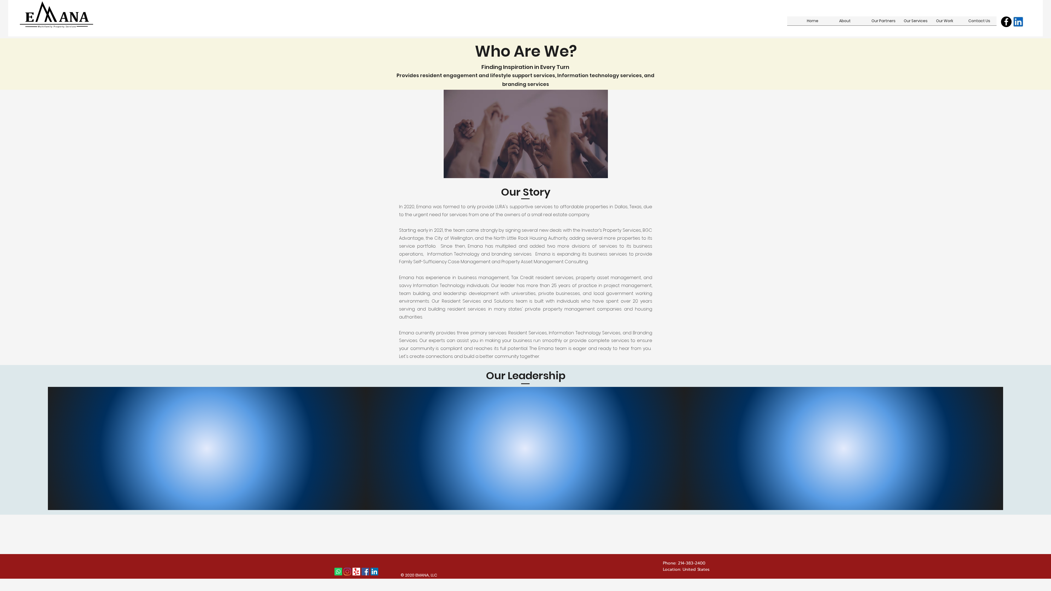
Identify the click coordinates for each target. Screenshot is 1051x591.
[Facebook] (1006, 21)
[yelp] (356, 571)
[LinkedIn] (374, 571)
